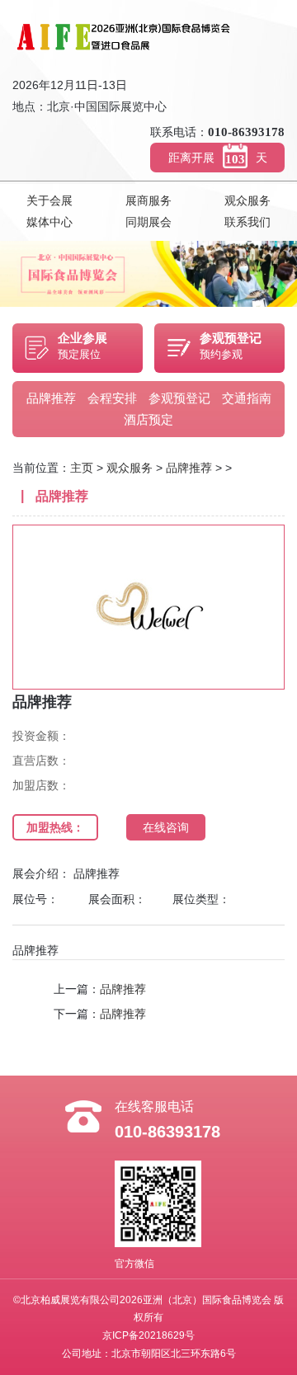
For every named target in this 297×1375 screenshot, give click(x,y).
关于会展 (49, 200)
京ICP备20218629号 (148, 1335)
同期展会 (148, 221)
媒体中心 (49, 221)
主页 (81, 467)
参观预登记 (179, 398)
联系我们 (247, 221)
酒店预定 (148, 419)
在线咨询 (166, 827)
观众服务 (247, 200)
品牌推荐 (51, 398)
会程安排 (112, 398)
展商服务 (148, 200)
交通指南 (246, 398)
